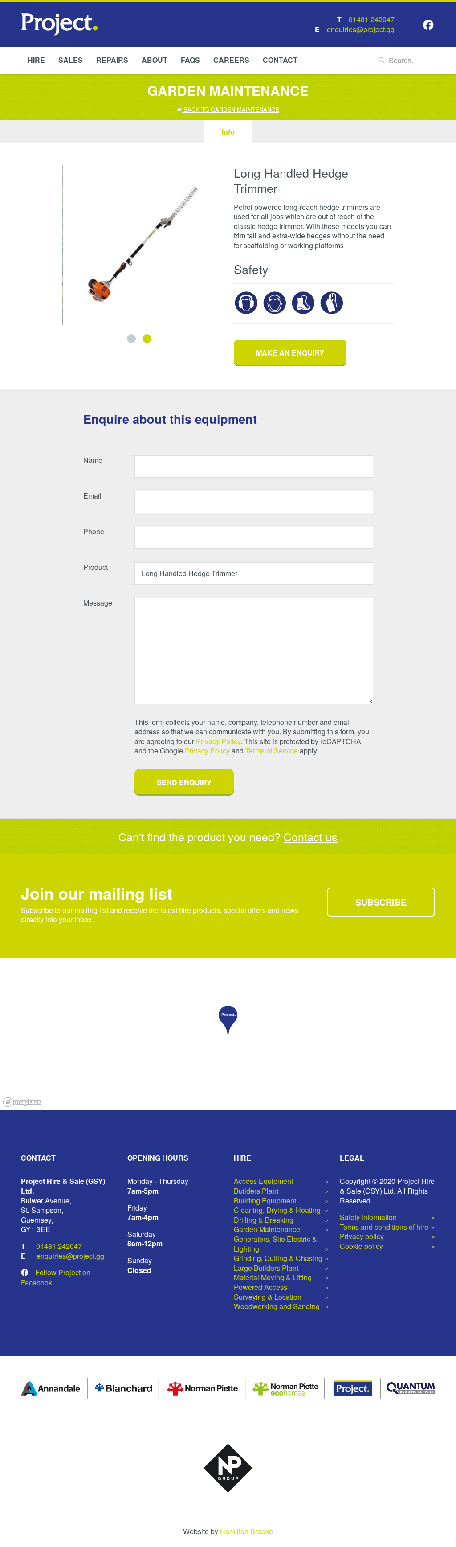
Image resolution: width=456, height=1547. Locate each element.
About (154, 60)
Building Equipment (265, 1201)
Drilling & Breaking (263, 1220)
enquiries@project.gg (361, 29)
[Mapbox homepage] (22, 1102)
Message (97, 603)
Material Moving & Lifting (273, 1277)
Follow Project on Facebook (55, 1277)
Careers (231, 60)
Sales (70, 60)
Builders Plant (256, 1191)
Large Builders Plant (266, 1268)
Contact (280, 60)
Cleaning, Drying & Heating (277, 1210)
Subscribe (381, 902)
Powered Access (260, 1287)
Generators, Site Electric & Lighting (275, 1243)
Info (228, 132)
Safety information (368, 1217)
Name (92, 460)
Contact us (311, 836)
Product (95, 567)
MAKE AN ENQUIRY (290, 353)
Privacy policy (362, 1236)
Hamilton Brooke (246, 1531)
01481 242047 (372, 19)
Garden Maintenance (267, 1229)
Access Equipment (263, 1181)
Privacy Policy (218, 741)
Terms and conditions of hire (384, 1227)
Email (92, 496)
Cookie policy (361, 1246)
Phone (93, 531)
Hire (36, 60)
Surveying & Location (267, 1297)
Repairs (112, 60)
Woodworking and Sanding (277, 1306)
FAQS (190, 60)
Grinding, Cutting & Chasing (278, 1258)
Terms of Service (271, 750)
